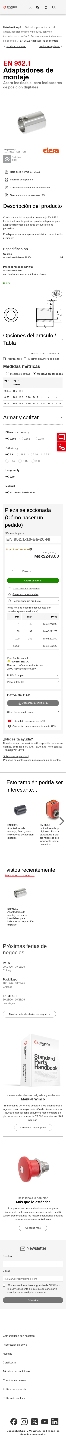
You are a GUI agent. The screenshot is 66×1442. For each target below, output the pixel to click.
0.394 (13, 438)
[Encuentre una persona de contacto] (61, 437)
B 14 (12, 461)
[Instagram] (24, 1421)
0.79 (12, 476)
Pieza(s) (27, 571)
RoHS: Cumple (15, 675)
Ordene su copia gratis (33, 1127)
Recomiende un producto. (26, 600)
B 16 (37, 461)
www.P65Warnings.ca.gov (21, 668)
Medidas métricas (20, 373)
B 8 (23, 454)
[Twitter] (34, 1421)
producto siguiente (49, 46)
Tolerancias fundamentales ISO (27, 195)
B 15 (25, 461)
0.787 (41, 438)
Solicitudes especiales (15, 756)
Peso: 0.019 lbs (15, 681)
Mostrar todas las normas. (19, 875)
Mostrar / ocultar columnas (43, 353)
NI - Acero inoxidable (22, 492)
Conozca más (33, 1227)
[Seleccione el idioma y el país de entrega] (37, 7)
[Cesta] (45, 7)
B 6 (12, 454)
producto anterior (16, 46)
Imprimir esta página (21, 179)
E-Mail (6, 1270)
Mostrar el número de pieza (43, 358)
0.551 (27, 438)
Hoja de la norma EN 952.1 (25, 171)
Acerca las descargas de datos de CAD (34, 726)
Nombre (7, 1256)
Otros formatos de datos (20, 712)
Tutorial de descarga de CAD (28, 721)
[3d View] (57, 294)
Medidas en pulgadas (50, 373)
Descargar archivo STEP (35, 702)
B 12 (48, 454)
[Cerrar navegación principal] (60, 7)
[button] (30, 7)
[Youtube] (45, 1421)
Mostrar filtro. (15, 358)
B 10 (35, 454)
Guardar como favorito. (25, 594)
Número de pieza (14, 533)
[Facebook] (14, 1421)
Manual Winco (33, 1099)
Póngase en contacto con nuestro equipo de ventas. (32, 760)
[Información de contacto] (61, 446)
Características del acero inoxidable (30, 187)
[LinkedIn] (55, 1421)
